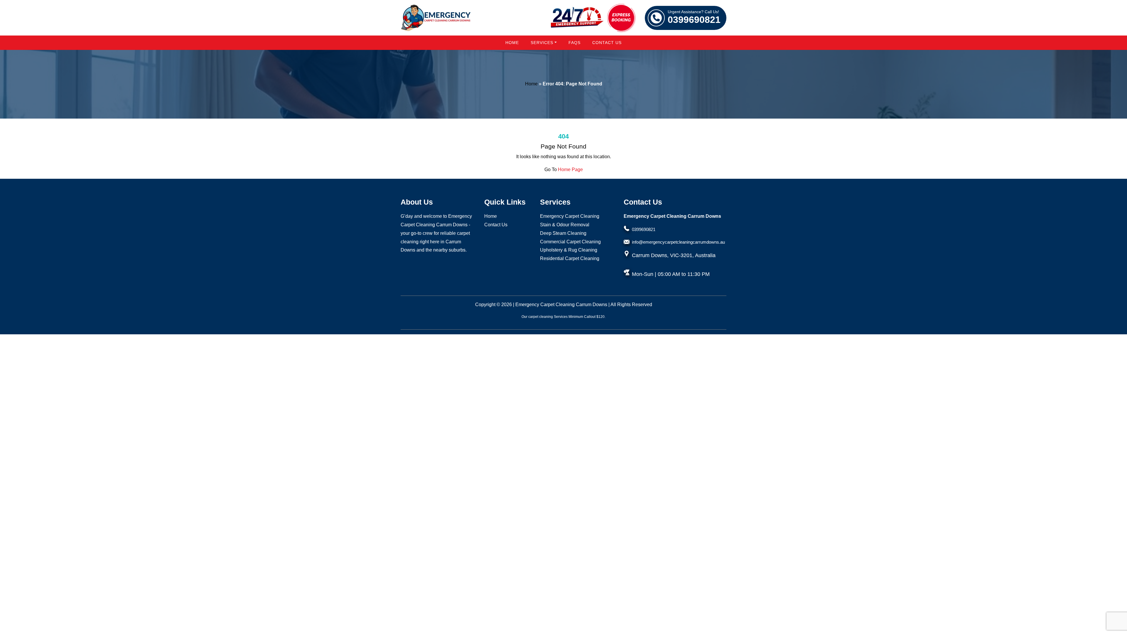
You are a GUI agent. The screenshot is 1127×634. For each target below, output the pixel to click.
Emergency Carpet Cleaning (569, 216)
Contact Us (607, 42)
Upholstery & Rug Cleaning (568, 249)
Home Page (570, 169)
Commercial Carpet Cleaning (570, 241)
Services (542, 42)
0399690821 (694, 17)
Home (512, 42)
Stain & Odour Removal (564, 224)
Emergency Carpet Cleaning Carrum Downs (561, 304)
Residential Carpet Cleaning (569, 258)
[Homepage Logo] (436, 17)
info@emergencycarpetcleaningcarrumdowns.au (678, 242)
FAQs (574, 42)
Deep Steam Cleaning (563, 233)
